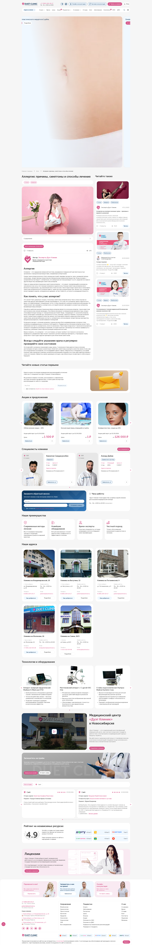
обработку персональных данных (45, 389)
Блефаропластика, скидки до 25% (109, 428)
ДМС (118, 10)
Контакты (124, 916)
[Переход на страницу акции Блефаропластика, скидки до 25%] (126, 441)
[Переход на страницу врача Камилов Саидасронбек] (71, 482)
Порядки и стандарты (90, 927)
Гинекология (64, 909)
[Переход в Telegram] (62, 4)
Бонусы (85, 916)
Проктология (64, 911)
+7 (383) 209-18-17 (46, 3)
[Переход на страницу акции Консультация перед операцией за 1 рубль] (89, 441)
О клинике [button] (76, 10)
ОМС (113, 10)
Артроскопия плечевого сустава (101, 798)
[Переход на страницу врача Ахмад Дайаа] (126, 482)
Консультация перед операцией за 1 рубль (75, 428)
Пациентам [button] (66, 10)
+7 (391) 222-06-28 (30, 648)
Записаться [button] (28, 441)
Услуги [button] (41, 10)
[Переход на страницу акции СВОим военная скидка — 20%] (52, 441)
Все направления (65, 924)
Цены (53, 10)
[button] (3, 924)
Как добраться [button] (31, 598)
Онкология (63, 918)
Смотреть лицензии (32, 871)
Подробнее (47, 598)
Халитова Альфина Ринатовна (43, 796)
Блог (90, 10)
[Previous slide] (21, 423)
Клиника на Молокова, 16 (34, 636)
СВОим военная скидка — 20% (34, 428)
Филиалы (124, 920)
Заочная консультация (98, 4)
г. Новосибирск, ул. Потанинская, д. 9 (34, 922)
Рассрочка (86, 911)
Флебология (64, 907)
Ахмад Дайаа (107, 456)
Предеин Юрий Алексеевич (98, 796)
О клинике (124, 907)
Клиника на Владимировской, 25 (37, 580)
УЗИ (61, 922)
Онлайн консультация (79, 4)
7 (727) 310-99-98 (66, 649)
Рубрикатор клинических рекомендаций (96, 924)
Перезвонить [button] (32, 893)
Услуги (85, 907)
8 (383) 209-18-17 (29, 593)
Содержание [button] (28, 238)
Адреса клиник (28, 10)
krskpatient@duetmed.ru (47, 648)
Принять (126, 942)
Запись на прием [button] (116, 4)
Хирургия (63, 916)
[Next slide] (130, 423)
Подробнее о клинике (97, 748)
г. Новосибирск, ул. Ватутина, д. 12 (33, 918)
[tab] (69, 487)
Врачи (48, 10)
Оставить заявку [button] (44, 773)
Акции (59, 10)
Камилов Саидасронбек (57, 456)
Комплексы (107, 10)
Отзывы (85, 10)
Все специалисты (123, 449)
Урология (63, 913)
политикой (60, 941)
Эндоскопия (64, 920)
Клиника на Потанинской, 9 (108, 580)
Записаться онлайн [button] (31, 773)
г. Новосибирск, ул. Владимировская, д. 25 (35, 914)
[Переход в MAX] (66, 4)
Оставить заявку (104, 893)
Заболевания (98, 10)
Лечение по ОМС (88, 920)
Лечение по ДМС (88, 922)
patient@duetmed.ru (46, 593)
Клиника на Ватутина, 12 (70, 580)
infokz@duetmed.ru (83, 649)
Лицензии (124, 918)
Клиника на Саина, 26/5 (70, 636)
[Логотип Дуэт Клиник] (30, 4)
